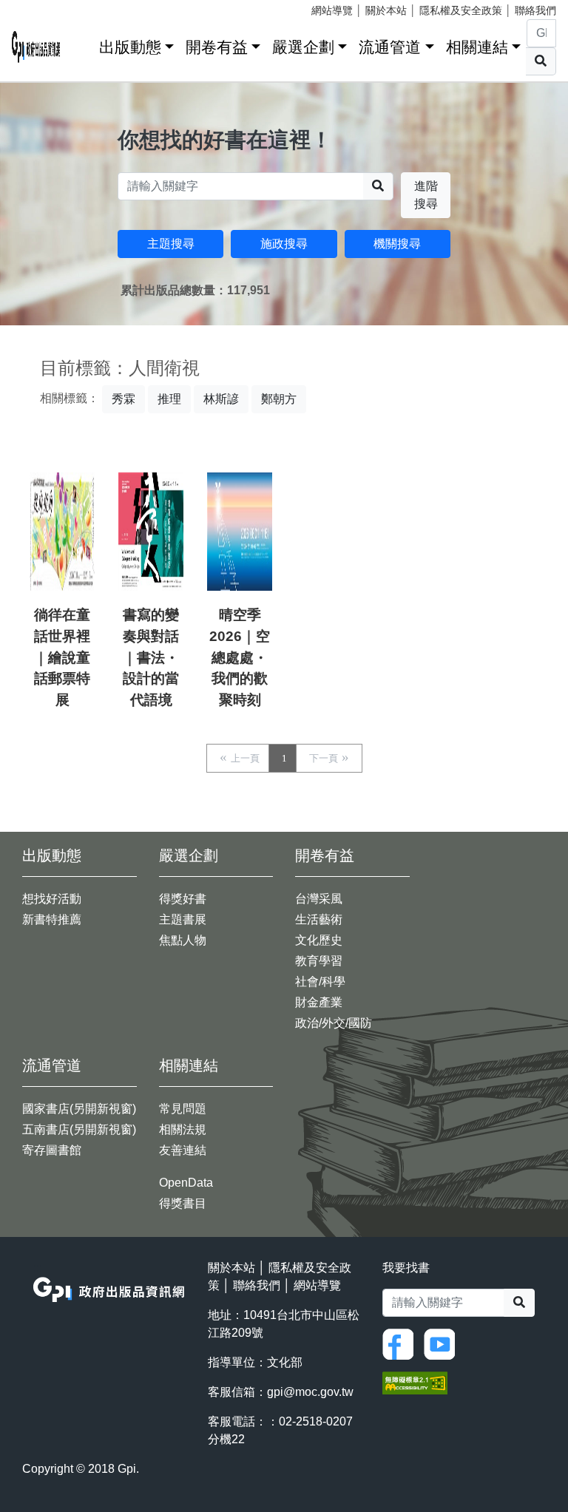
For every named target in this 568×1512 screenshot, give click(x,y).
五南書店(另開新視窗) (79, 1129)
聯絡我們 (535, 10)
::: (82, 44)
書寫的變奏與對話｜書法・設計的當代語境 (151, 657)
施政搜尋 (284, 243)
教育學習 (318, 961)
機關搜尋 (397, 243)
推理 (169, 399)
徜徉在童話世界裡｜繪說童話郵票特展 (62, 657)
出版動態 (130, 46)
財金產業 (318, 1002)
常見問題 (182, 1108)
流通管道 (390, 46)
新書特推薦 (51, 919)
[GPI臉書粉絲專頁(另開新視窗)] (401, 1344)
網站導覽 (332, 10)
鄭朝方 (279, 399)
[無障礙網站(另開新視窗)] (414, 1382)
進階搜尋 (426, 195)
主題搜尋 (171, 243)
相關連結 (477, 46)
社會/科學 (320, 981)
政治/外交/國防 (333, 1023)
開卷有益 (217, 46)
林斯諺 (221, 399)
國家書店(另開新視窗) (79, 1108)
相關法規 (182, 1129)
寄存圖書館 (51, 1150)
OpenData (186, 1182)
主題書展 (182, 919)
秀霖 (123, 399)
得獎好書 (182, 898)
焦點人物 (182, 940)
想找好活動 (51, 898)
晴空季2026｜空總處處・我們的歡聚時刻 (239, 657)
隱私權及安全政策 (460, 10)
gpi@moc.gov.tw (310, 1392)
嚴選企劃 (303, 46)
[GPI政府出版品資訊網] (36, 47)
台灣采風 (318, 898)
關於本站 (386, 10)
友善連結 (182, 1150)
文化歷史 (318, 940)
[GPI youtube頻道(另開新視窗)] (443, 1344)
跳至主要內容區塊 (41, 7)
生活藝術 (318, 919)
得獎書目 (182, 1203)
